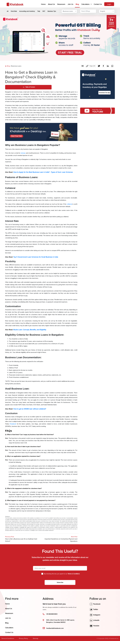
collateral (70, 204)
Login (109, 4)
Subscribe (60, 582)
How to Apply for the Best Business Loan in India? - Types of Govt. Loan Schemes (43, 172)
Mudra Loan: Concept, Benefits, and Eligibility (29, 330)
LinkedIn (96, 620)
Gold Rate (14, 11)
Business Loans (68, 11)
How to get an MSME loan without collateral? (29, 409)
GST (43, 11)
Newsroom (61, 4)
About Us (51, 4)
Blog (77, 4)
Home (43, 4)
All (7, 11)
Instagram (96, 615)
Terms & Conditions (7, 638)
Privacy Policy (23, 638)
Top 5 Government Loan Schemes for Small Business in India (35, 257)
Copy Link (90, 65)
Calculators (85, 4)
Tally (38, 11)
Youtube (96, 626)
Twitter (95, 609)
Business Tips (52, 11)
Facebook (96, 604)
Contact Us (98, 4)
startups (23, 153)
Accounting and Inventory (27, 11)
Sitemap (35, 638)
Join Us (70, 4)
